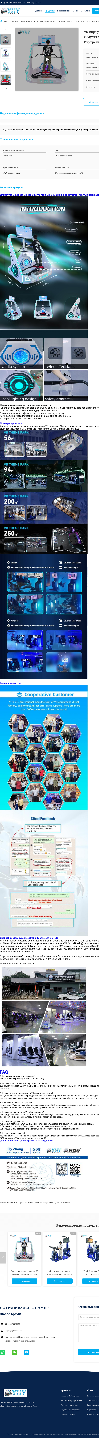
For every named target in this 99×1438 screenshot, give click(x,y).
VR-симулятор (63, 1202)
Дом (5, 21)
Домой (38, 10)
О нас (75, 10)
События (85, 10)
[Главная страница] (10, 11)
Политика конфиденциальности (19, 1434)
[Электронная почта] (30, 1354)
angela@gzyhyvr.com (13, 1330)
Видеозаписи (63, 10)
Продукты (50, 10)
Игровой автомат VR (27, 21)
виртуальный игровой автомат (19, 1202)
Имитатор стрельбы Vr (45, 1202)
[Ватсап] (6, 1354)
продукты (12, 21)
